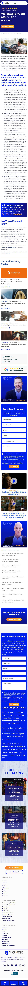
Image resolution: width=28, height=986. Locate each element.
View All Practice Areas (8, 920)
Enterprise (5, 939)
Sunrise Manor (6, 943)
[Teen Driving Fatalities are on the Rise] (14, 316)
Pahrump (4, 935)
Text (4, 984)
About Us (4, 880)
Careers (4, 884)
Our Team (4, 882)
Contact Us (5, 895)
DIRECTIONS (14, 799)
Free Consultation (7, 26)
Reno (3, 931)
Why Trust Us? (6, 361)
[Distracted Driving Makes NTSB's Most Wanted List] (14, 335)
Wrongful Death (6, 918)
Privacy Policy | (8, 970)
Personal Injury (6, 906)
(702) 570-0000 (17, 252)
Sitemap (4, 893)
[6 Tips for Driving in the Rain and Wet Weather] (14, 294)
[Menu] (25, 3)
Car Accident (4, 279)
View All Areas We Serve (8, 945)
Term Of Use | (15, 970)
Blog (4, 33)
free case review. (6, 253)
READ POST (4, 286)
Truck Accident (6, 910)
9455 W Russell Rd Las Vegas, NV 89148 (14, 823)
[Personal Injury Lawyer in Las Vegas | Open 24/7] (5, 3)
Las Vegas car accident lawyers (8, 247)
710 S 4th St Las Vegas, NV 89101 (14, 795)
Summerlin (5, 929)
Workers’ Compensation (8, 904)
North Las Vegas (6, 937)
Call (23, 984)
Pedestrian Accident (7, 914)
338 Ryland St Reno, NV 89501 (14, 850)
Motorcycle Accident (7, 912)
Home (1, 33)
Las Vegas (5, 927)
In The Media (5, 887)
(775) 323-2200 (14, 847)
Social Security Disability (8, 902)
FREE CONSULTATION (8, 400)
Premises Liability (7, 916)
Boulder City (5, 941)
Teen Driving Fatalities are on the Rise (13, 325)
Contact (14, 984)
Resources (5, 891)
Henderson (5, 933)
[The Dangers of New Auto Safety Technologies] (14, 273)
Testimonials (5, 885)
